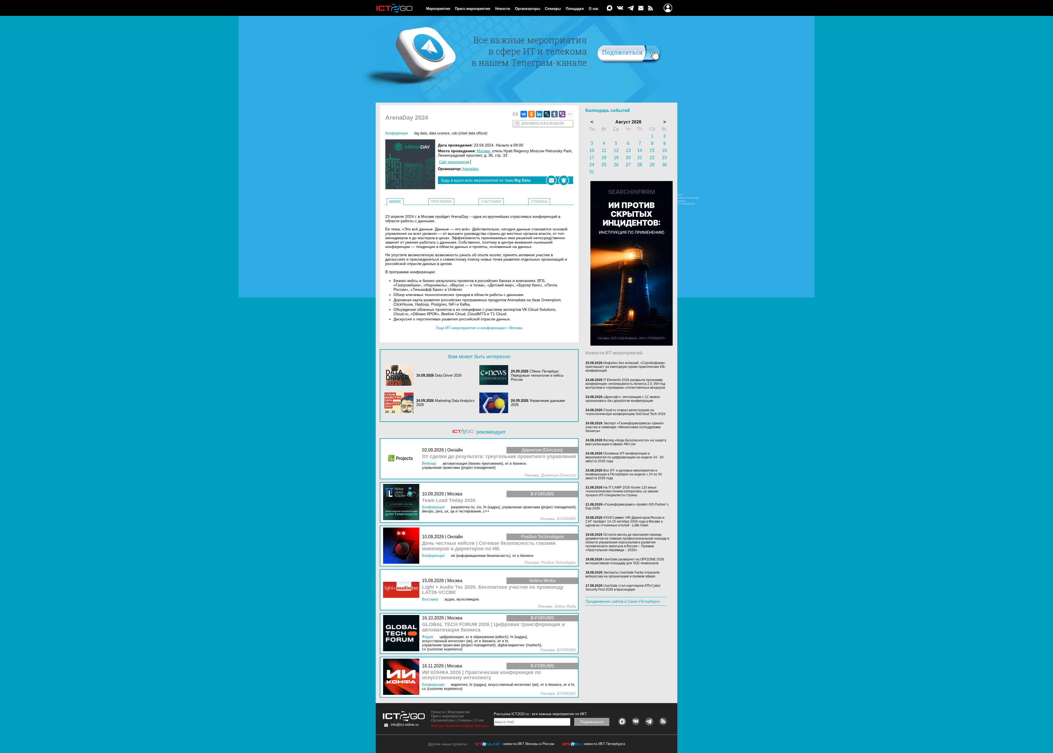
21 (639, 157)
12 (616, 150)
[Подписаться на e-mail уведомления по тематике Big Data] (551, 180)
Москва (483, 151)
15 (652, 150)
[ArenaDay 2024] (411, 164)
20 (628, 157)
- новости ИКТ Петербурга (603, 744)
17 (591, 157)
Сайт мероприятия (454, 162)
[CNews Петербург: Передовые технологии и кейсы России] (495, 375)
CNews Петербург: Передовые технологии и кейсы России (537, 375)
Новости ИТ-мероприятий (613, 353)
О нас (594, 9)
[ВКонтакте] (523, 114)
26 (616, 164)
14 (639, 150)
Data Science (439, 133)
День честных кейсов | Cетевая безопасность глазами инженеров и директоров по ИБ (489, 546)
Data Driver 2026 (448, 375)
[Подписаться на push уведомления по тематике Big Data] (563, 180)
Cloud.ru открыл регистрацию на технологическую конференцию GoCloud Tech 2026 (625, 412)
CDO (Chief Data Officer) (469, 133)
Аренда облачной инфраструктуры (460, 726)
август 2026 (628, 122)
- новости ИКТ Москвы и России (527, 744)
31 (591, 172)
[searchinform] (631, 344)
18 (603, 157)
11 (604, 150)
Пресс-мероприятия (472, 9)
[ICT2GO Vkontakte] (620, 8)
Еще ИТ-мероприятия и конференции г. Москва (479, 328)
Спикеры (553, 9)
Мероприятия (438, 9)
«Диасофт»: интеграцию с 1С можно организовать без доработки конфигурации (622, 399)
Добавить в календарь (542, 123)
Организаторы (527, 9)
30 (664, 164)
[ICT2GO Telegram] (630, 8)
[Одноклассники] (531, 114)
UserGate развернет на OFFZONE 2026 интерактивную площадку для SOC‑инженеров (624, 561)
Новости (502, 9)
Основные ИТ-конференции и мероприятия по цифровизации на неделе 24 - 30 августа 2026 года (624, 457)
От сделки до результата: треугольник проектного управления (499, 456)
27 (628, 164)
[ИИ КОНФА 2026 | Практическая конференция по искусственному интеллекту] (402, 677)
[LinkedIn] (539, 114)
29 (652, 164)
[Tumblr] (554, 114)
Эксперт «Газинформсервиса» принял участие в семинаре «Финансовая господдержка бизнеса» (624, 427)
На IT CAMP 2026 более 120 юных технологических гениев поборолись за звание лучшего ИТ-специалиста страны (621, 491)
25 (603, 164)
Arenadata (470, 169)
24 (591, 164)
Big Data (420, 133)
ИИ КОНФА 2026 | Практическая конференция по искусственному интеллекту (481, 675)
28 (639, 164)
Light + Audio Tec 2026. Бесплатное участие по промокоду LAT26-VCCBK (493, 590)
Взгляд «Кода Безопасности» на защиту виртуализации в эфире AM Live (625, 442)
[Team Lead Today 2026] (402, 502)
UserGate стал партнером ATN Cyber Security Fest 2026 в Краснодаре (623, 587)
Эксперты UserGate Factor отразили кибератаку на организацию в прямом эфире (622, 574)
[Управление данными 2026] (495, 403)
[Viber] (562, 114)
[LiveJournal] (547, 114)
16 (664, 150)
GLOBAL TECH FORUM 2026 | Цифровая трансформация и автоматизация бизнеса (493, 627)
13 (628, 150)
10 (591, 150)
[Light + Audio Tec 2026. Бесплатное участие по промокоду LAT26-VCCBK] (402, 589)
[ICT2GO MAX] (610, 8)
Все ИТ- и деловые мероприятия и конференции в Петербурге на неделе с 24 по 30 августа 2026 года (623, 474)
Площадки (575, 9)
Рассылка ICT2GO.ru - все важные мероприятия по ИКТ (540, 714)
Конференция (396, 133)
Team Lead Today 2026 (448, 500)
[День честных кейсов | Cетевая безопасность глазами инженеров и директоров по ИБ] (402, 546)
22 (652, 157)
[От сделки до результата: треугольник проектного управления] (402, 458)
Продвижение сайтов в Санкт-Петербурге (622, 601)
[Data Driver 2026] (400, 375)
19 (616, 157)
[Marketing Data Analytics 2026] (400, 403)
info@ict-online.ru (404, 725)
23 (664, 157)
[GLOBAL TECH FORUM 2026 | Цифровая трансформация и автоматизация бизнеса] (402, 633)
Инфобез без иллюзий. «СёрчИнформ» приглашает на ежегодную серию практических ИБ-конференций (625, 367)
